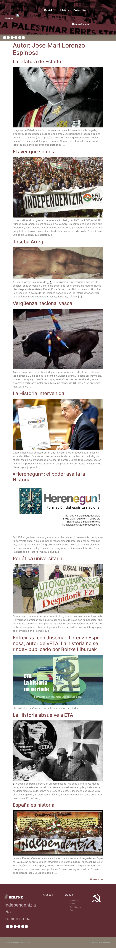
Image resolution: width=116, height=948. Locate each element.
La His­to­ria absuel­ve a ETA (43, 715)
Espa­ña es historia (33, 805)
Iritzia (63, 10)
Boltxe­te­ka (79, 10)
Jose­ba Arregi (29, 242)
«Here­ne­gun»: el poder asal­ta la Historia (49, 477)
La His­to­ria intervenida (38, 393)
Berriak (48, 10)
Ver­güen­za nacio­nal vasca (42, 303)
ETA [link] (49, 282)
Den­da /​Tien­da (80, 24)
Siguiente (96, 879)
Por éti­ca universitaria (37, 558)
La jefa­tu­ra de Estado (37, 61)
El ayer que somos (33, 152)
